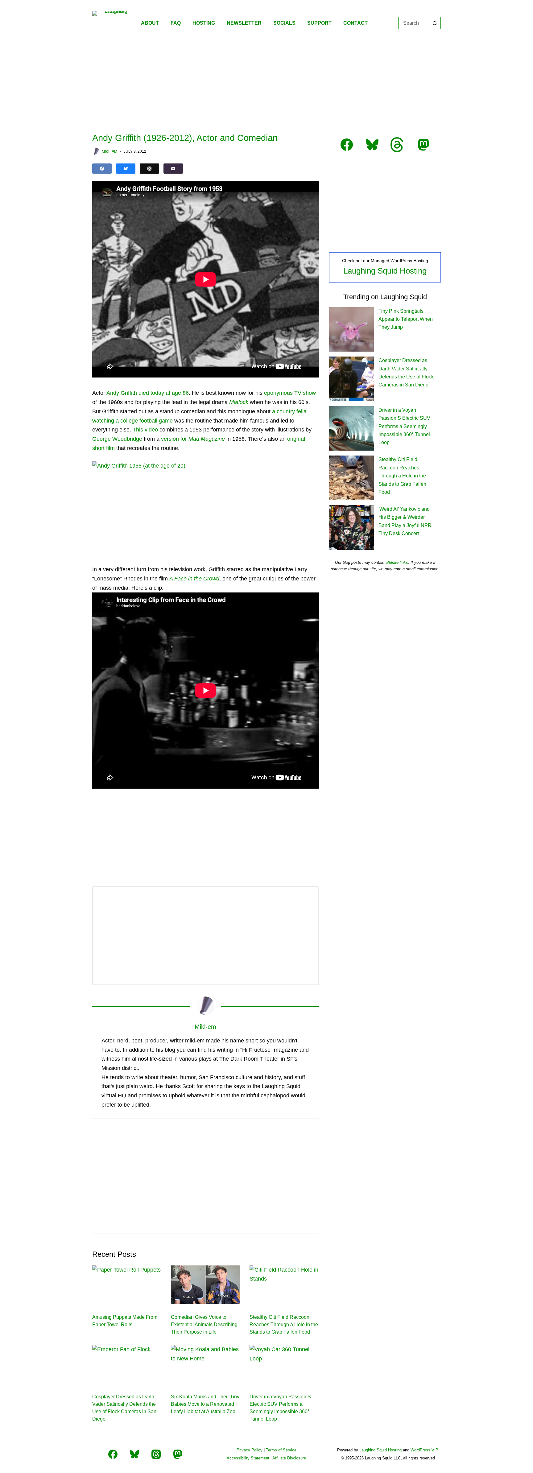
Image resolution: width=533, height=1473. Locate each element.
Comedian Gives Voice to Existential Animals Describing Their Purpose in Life (204, 1324)
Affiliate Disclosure (289, 1458)
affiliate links (397, 562)
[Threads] (149, 168)
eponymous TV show (290, 393)
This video (145, 430)
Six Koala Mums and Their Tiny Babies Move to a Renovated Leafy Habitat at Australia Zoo (205, 1404)
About (150, 23)
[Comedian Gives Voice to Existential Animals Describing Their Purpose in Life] (205, 1284)
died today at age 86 (163, 393)
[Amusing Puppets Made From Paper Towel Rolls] (127, 1284)
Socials (284, 23)
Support (319, 23)
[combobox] (414, 23)
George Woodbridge (117, 439)
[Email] (173, 168)
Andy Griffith (121, 393)
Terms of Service (281, 1450)
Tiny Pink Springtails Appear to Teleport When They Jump (405, 319)
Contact (355, 23)
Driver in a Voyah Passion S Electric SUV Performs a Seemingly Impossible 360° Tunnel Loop (404, 426)
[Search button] (434, 23)
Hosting (203, 23)
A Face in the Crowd (194, 579)
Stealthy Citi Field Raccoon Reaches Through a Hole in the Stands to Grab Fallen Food (284, 1324)
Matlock (238, 402)
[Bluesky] (125, 168)
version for (193, 439)
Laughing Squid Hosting (385, 270)
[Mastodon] (177, 1454)
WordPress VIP (424, 1450)
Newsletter (244, 23)
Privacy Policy (249, 1450)
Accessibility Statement (248, 1458)
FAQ (176, 23)
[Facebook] (102, 168)
